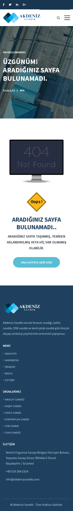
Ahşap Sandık (13, 406)
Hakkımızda (12, 360)
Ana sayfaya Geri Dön (36, 262)
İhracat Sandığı (14, 399)
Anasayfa (9, 90)
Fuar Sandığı (13, 432)
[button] (67, 18)
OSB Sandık (12, 426)
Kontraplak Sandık (17, 419)
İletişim (9, 380)
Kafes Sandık (13, 412)
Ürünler (10, 367)
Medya (9, 373)
